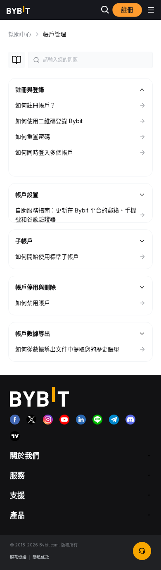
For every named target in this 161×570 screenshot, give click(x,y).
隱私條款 (41, 557)
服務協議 (18, 557)
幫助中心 (19, 34)
